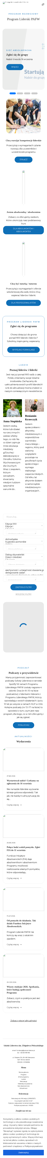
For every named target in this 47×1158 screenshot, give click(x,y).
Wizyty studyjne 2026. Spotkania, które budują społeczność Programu (23, 989)
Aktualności (23, 1088)
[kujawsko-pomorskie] (23, 542)
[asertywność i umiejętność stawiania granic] (23, 570)
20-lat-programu (23, 1077)
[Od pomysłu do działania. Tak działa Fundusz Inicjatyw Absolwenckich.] (23, 899)
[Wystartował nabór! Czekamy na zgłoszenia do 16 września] (23, 759)
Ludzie (23, 1079)
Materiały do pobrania (25, 1084)
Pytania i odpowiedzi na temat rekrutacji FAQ (23, 1103)
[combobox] (23, 532)
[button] (13, 93)
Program (23, 1075)
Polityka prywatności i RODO (23, 1105)
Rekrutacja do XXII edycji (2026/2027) (23, 1098)
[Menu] (43, 4)
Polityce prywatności (34, 1146)
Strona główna (23, 1072)
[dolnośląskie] (23, 539)
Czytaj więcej (13, 805)
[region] (23, 1135)
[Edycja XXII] (23, 524)
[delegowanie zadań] (23, 572)
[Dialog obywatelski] (23, 554)
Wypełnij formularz (23, 350)
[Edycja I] (23, 526)
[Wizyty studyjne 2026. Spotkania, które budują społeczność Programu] (23, 965)
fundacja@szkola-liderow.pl (26, 1050)
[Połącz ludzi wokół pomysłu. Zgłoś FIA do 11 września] (23, 826)
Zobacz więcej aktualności (23, 1021)
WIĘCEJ (14, 67)
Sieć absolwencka (23, 1086)
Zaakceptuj (23, 1152)
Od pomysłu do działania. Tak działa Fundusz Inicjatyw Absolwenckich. (21, 923)
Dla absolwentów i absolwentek (23, 230)
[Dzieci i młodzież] (23, 557)
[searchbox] (21, 532)
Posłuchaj (23, 725)
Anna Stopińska (12, 421)
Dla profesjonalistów (23, 303)
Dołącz (23, 159)
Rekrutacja (23, 1081)
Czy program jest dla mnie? (24, 1101)
